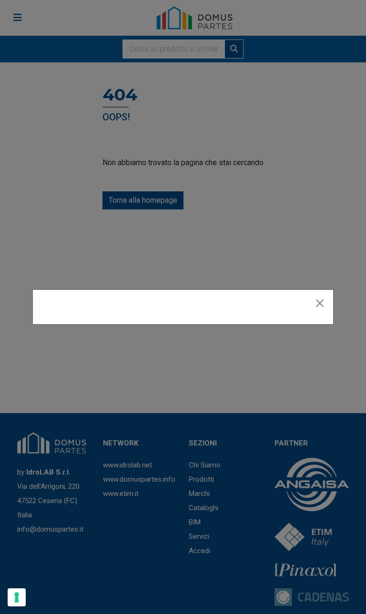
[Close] (319, 303)
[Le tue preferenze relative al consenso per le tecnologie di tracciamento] (17, 597)
